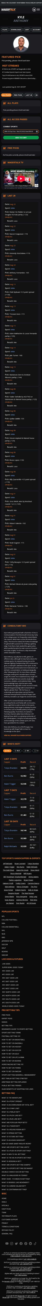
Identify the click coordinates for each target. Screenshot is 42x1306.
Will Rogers (28, 873)
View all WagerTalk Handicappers (17, 735)
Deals (4, 1202)
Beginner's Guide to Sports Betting (17, 1029)
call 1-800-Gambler (29, 1288)
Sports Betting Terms (11, 1033)
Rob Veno (33, 900)
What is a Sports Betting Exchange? (17, 1168)
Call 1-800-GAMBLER (30, 1259)
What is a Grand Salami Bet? (14, 1186)
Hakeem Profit (8, 883)
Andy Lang (33, 896)
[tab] (6, 95)
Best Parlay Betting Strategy (14, 1078)
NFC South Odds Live (11, 999)
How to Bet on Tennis (11, 1068)
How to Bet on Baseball (12, 1043)
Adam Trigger (10, 784)
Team (4, 1212)
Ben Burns (8, 776)
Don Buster (20, 903)
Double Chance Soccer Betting (15, 1172)
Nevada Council (9, 1281)
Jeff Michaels (7, 863)
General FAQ (7, 1234)
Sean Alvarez (9, 900)
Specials (5, 1205)
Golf (4, 948)
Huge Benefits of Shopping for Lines (17, 1089)
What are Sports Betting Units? (15, 1147)
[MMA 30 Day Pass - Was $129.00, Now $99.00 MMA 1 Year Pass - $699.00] (21, 131)
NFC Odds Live (8, 971)
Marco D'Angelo (22, 887)
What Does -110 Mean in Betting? (16, 1179)
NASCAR (5, 955)
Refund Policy (8, 1230)
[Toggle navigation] (38, 9)
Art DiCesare (31, 903)
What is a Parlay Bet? (11, 1112)
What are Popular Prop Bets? (14, 1122)
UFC (16, 685)
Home (4, 1198)
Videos (4, 1022)
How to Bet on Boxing (11, 1061)
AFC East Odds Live (10, 981)
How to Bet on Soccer (11, 1050)
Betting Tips (7, 1025)
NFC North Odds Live (11, 992)
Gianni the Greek (22, 870)
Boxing (5, 951)
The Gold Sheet (8, 870)
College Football (9, 920)
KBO (3, 937)
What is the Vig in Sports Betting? (16, 1158)
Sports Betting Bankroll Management (19, 1075)
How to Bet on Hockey (11, 1047)
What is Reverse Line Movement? (15, 1182)
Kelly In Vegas (33, 890)
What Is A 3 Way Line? (10, 1108)
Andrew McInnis (22, 900)
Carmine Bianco (33, 883)
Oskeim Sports (20, 890)
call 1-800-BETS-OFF (26, 1264)
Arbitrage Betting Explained (14, 1082)
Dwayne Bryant (13, 893)
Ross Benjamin (21, 896)
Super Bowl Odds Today (12, 967)
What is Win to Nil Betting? (13, 1154)
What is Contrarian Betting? (14, 1189)
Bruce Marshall (15, 873)
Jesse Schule (8, 890)
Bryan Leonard (20, 863)
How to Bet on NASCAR (11, 1071)
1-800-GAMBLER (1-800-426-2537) (20, 1256)
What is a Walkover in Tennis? (14, 1175)
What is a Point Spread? (12, 1101)
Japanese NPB (7, 941)
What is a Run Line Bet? (11, 1119)
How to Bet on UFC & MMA (13, 1057)
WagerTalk (21, 1296)
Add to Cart (21, 137)
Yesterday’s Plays (9, 1216)
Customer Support (10, 1219)
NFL (3, 916)
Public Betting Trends (11, 1085)
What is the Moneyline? (12, 1098)
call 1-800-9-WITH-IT (26, 1269)
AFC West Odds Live (10, 988)
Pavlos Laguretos (15, 880)
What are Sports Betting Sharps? (16, 1165)
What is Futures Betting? (12, 1136)
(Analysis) (8, 217)
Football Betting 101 (11, 1036)
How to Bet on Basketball (13, 1040)
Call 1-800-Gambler (21, 1275)
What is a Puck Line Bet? (12, 1115)
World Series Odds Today (13, 1006)
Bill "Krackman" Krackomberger (14, 877)
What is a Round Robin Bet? (13, 1129)
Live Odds (6, 964)
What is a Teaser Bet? (11, 1126)
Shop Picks (6, 1209)
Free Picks (6, 1015)
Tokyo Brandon (10, 768)
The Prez (34, 887)
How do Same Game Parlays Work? (16, 1144)
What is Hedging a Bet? (11, 1161)
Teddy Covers (21, 883)
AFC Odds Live (8, 974)
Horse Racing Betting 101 (13, 1064)
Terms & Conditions (10, 1226)
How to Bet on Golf (10, 1054)
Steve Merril (35, 870)
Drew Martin (9, 896)
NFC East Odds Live (10, 978)
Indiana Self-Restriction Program (21, 1270)
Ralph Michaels (10, 846)
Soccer (5, 944)
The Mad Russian (28, 893)
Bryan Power (28, 880)
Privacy (5, 1223)
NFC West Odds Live (10, 985)
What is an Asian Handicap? (13, 1140)
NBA (3, 923)
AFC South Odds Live (10, 1002)
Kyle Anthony (9, 887)
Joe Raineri (10, 903)
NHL (3, 930)
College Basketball (10, 927)
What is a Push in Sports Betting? (16, 1151)
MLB (3, 934)
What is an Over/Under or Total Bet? (18, 1105)
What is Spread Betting (12, 1133)
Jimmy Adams (34, 877)
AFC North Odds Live (11, 995)
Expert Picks (7, 1018)
